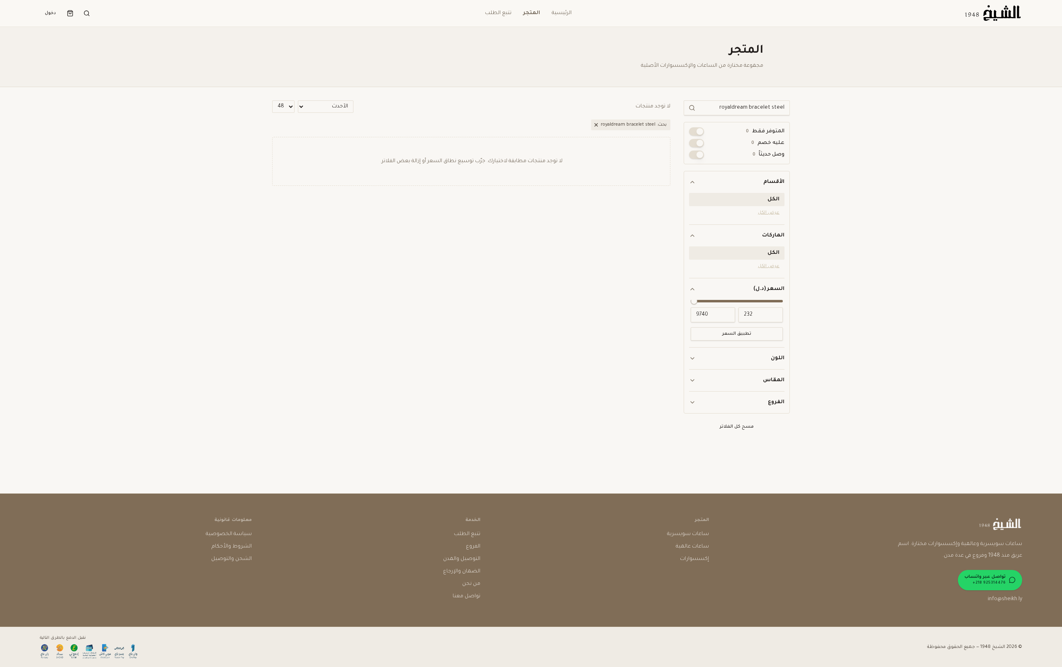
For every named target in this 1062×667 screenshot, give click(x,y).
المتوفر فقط (765, 131)
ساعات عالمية (692, 547)
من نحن (471, 584)
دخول (50, 13)
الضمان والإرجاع (461, 571)
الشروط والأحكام (232, 547)
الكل (773, 199)
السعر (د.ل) (768, 289)
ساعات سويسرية (688, 534)
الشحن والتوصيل (231, 559)
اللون (777, 358)
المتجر (531, 13)
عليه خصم (767, 143)
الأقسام (773, 182)
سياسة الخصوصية (229, 534)
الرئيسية (562, 13)
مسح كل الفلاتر (737, 426)
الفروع (776, 402)
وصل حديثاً (768, 155)
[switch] (696, 131)
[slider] (694, 301)
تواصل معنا (466, 596)
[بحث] (86, 13)
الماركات (773, 236)
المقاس (773, 380)
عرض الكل (768, 212)
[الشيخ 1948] (992, 13)
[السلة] (70, 13)
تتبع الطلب (498, 13)
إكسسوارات (694, 559)
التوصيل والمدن (461, 559)
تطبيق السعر (736, 333)
